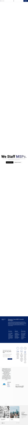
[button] (13, 0)
